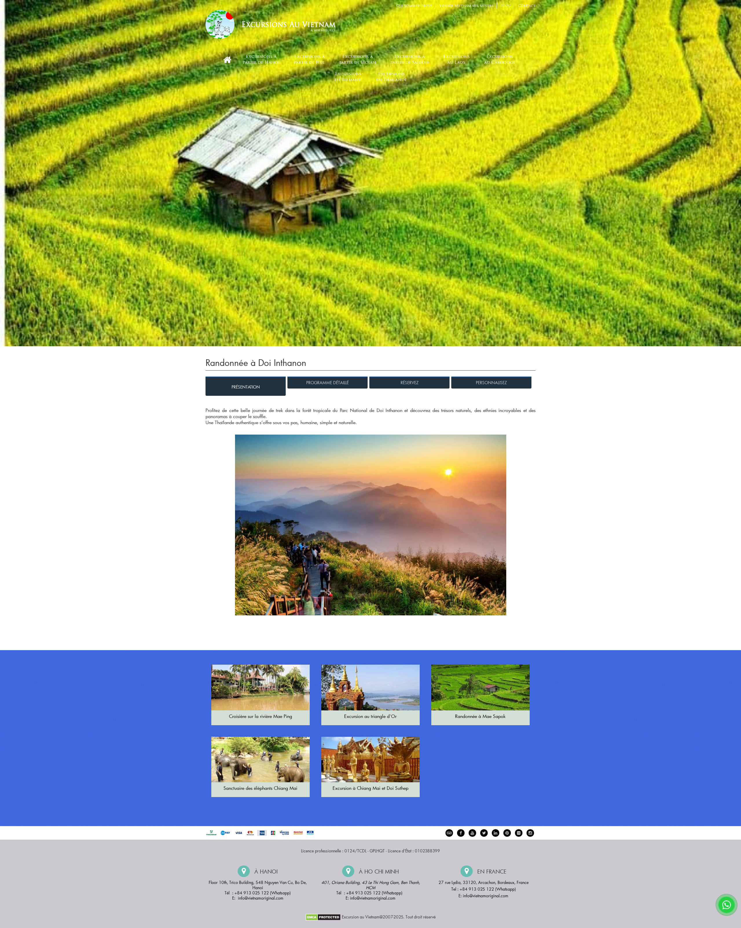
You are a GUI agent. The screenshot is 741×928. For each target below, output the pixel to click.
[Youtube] (472, 833)
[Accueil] (227, 60)
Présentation (246, 387)
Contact (526, 6)
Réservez (410, 382)
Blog (506, 6)
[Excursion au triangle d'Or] (370, 687)
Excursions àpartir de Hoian (357, 60)
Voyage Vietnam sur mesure (466, 6)
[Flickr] (518, 833)
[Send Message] (726, 904)
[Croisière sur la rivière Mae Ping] (260, 687)
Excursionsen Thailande (391, 77)
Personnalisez (491, 382)
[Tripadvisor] (449, 833)
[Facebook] (461, 833)
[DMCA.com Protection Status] (323, 917)
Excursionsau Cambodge (499, 60)
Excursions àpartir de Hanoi (261, 60)
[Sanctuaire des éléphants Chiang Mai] (260, 760)
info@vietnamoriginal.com (260, 898)
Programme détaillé (327, 382)
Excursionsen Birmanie (348, 77)
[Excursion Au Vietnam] (275, 23)
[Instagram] (530, 833)
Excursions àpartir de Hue (309, 60)
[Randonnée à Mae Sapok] (480, 687)
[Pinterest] (495, 833)
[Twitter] (484, 833)
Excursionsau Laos (456, 60)
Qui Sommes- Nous (414, 6)
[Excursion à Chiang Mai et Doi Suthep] (370, 760)
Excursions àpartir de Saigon (409, 60)
